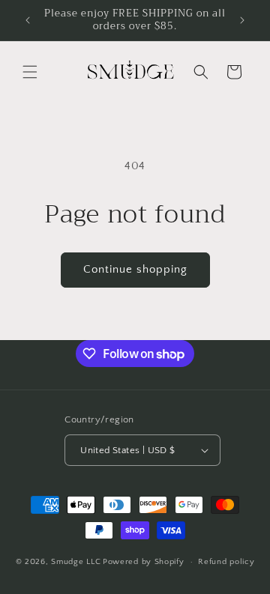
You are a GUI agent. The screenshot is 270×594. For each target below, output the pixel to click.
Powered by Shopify (143, 561)
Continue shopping (135, 269)
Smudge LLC (75, 561)
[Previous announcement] (27, 20)
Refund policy (226, 561)
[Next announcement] (242, 20)
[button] (30, 71)
